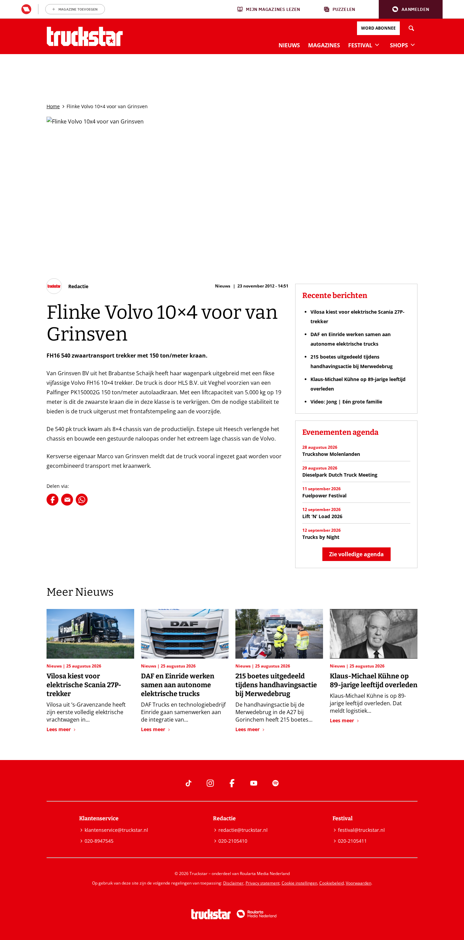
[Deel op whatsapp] (82, 500)
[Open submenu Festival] (377, 44)
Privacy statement (263, 883)
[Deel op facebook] (52, 500)
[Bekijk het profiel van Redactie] (67, 286)
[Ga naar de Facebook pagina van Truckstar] (232, 783)
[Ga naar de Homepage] (85, 36)
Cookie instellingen (299, 883)
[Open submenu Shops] (412, 44)
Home (53, 106)
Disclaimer (233, 883)
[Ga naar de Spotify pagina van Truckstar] (275, 783)
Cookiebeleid (331, 883)
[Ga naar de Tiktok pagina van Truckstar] (188, 783)
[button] (411, 9)
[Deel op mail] (67, 500)
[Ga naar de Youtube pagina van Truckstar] (254, 783)
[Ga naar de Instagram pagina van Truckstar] (210, 783)
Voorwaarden (358, 883)
